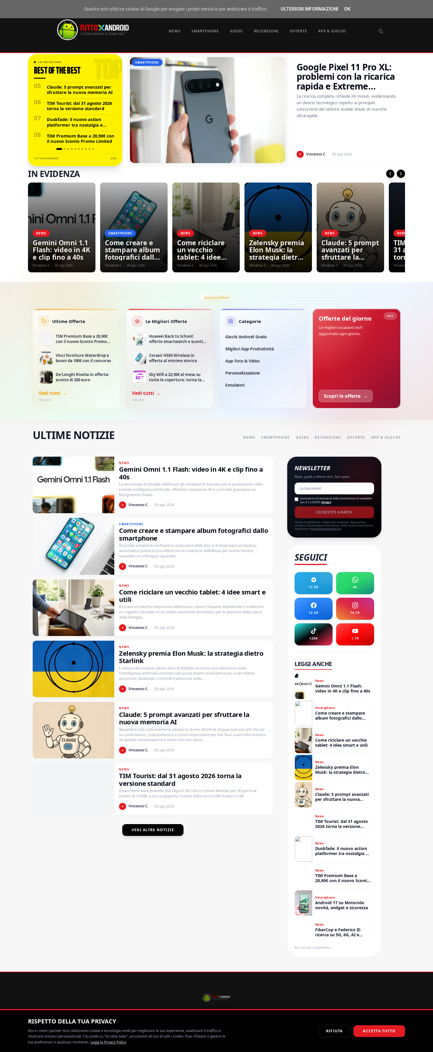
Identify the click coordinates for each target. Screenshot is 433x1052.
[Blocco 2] (65, 149)
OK (347, 9)
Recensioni (266, 31)
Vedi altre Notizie (153, 829)
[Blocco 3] (68, 149)
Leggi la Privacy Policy (108, 1042)
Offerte (298, 31)
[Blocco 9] (89, 149)
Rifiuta (334, 1030)
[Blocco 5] (75, 149)
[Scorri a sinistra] (390, 174)
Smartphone (205, 31)
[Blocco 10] (93, 149)
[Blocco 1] (59, 149)
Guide (236, 31)
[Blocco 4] (72, 149)
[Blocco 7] (82, 149)
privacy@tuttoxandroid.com (326, 528)
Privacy (326, 502)
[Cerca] (381, 31)
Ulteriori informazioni (309, 9)
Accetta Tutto (379, 1030)
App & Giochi (332, 31)
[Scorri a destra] (401, 174)
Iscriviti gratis (334, 512)
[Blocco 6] (79, 149)
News (174, 31)
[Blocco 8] (86, 149)
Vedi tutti (53, 393)
